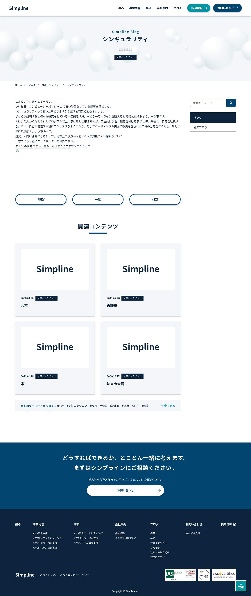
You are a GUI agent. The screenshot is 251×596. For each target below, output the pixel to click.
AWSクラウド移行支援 (45, 543)
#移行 (93, 406)
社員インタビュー (125, 57)
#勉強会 (114, 406)
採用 (152, 533)
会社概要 (120, 533)
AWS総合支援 (40, 533)
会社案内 (162, 8)
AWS (152, 538)
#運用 (125, 406)
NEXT (155, 199)
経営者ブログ (157, 557)
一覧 (98, 199)
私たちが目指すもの (126, 538)
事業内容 (134, 8)
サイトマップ (50, 574)
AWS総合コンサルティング (47, 538)
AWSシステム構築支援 (45, 547)
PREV (40, 199)
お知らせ (155, 547)
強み (121, 8)
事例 (148, 8)
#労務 (103, 406)
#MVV (60, 406)
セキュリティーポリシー (76, 574)
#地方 (135, 406)
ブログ (177, 8)
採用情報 (196, 8)
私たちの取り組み (159, 552)
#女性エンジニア (77, 406)
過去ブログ (200, 127)
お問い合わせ (225, 8)
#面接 (144, 406)
